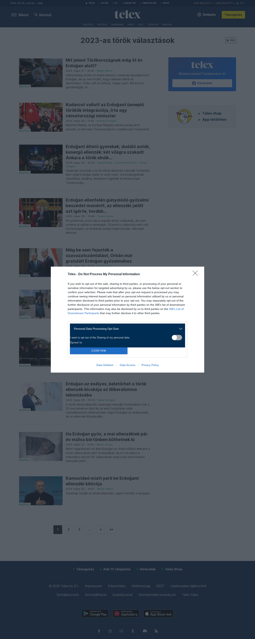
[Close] (196, 274)
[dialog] (127, 320)
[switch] (177, 337)
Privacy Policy (150, 365)
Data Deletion (105, 365)
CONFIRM (98, 350)
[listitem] (126, 329)
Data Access (127, 365)
